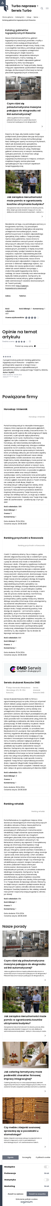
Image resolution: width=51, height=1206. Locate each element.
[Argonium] (27, 1202)
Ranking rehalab (14, 803)
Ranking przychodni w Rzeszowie (23, 537)
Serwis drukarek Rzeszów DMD (22, 682)
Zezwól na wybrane (15, 1194)
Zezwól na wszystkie (37, 1194)
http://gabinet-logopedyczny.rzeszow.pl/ (17, 287)
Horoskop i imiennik (15, 409)
